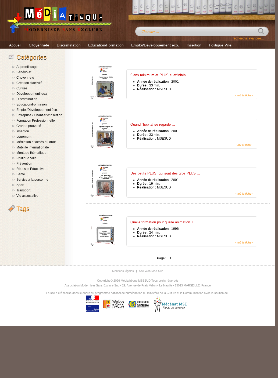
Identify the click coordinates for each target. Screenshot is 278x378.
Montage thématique (31, 153)
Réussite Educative (30, 169)
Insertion (194, 45)
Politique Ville (220, 45)
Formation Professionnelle (35, 120)
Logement (23, 137)
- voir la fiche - (244, 95)
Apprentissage (27, 67)
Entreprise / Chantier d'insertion (39, 115)
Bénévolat (23, 72)
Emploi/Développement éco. (155, 45)
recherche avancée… (248, 38)
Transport (23, 190)
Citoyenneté (39, 45)
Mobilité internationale (32, 147)
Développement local (32, 94)
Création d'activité (29, 83)
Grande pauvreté (28, 126)
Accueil (15, 45)
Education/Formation (106, 45)
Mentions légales (123, 270)
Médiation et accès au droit (36, 142)
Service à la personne (32, 179)
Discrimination (69, 45)
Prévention (24, 163)
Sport (20, 185)
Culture (21, 88)
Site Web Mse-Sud (151, 270)
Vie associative (27, 196)
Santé (20, 174)
